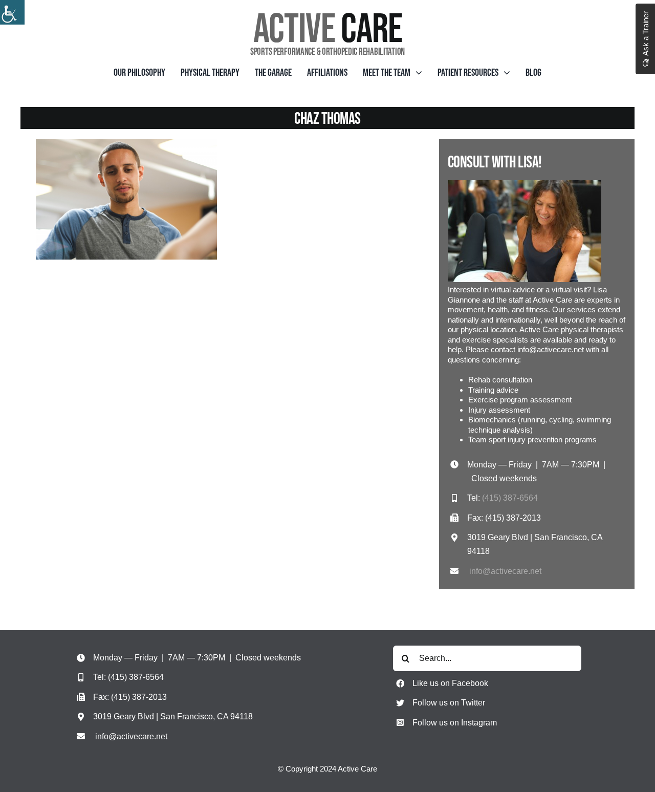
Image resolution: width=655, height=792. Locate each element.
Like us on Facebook (450, 683)
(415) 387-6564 (510, 498)
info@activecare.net (505, 571)
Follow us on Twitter (448, 702)
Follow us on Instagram (454, 722)
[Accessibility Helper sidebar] (12, 12)
